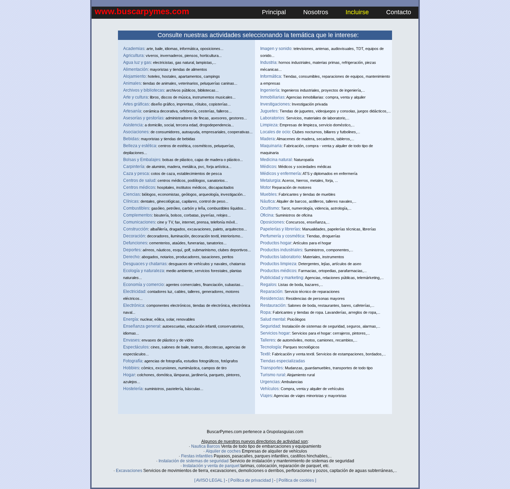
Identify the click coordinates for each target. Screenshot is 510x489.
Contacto (398, 12)
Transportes (271, 367)
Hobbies (131, 367)
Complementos (137, 215)
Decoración (134, 236)
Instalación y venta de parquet (211, 465)
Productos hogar (275, 243)
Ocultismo (269, 208)
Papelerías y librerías (280, 229)
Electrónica (133, 305)
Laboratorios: (272, 118)
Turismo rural (272, 374)
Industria (268, 62)
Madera (267, 138)
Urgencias (270, 381)
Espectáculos (135, 347)
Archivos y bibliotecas (143, 90)
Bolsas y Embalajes (141, 159)
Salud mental (272, 319)
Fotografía (132, 361)
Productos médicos (278, 270)
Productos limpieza (278, 263)
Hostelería (133, 388)
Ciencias (131, 194)
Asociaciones (135, 131)
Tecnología (270, 347)
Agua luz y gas (137, 62)
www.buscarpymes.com (142, 11)
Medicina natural (276, 159)
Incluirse (357, 12)
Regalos (268, 284)
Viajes (266, 395)
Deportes (132, 249)
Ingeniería (269, 90)
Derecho (131, 256)
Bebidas (131, 138)
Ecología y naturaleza (143, 270)
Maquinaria (271, 145)
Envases (131, 340)
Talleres (267, 340)
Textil (265, 354)
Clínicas (130, 201)
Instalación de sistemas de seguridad (194, 460)
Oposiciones (272, 222)
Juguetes (269, 111)
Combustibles (136, 208)
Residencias (272, 298)
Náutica (267, 201)
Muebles (268, 194)
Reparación (271, 291)
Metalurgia (270, 180)
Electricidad (134, 291)
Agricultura (133, 55)
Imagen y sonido (275, 48)
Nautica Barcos (205, 446)
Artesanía (132, 111)
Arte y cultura (135, 97)
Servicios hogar (275, 333)
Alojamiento (134, 76)
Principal (274, 12)
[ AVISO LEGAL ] (209, 480)
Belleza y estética (139, 145)
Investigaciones (275, 104)
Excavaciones (129, 470)
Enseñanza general (141, 326)
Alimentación (135, 69)
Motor (265, 187)
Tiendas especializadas (282, 361)
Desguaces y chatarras (145, 263)
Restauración (273, 305)
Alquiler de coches (223, 451)
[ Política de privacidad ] (250, 480)
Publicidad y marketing (281, 277)
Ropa (265, 312)
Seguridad (270, 326)
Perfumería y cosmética (282, 236)
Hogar (129, 374)
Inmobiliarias (272, 97)
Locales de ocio (275, 131)
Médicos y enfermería (280, 173)
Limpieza (269, 125)
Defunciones (135, 243)
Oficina (266, 215)
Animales (132, 83)
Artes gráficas (136, 104)
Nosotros (315, 12)
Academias (133, 48)
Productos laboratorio (280, 256)
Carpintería (133, 166)
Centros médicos (139, 187)
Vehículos (269, 388)
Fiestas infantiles (197, 456)
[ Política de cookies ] (296, 480)
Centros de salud (139, 180)
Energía (130, 319)
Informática (270, 76)
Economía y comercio (143, 284)
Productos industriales (281, 249)
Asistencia (133, 125)
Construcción (135, 229)
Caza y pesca (136, 173)
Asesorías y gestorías (143, 118)
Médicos (268, 166)
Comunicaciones (139, 222)
